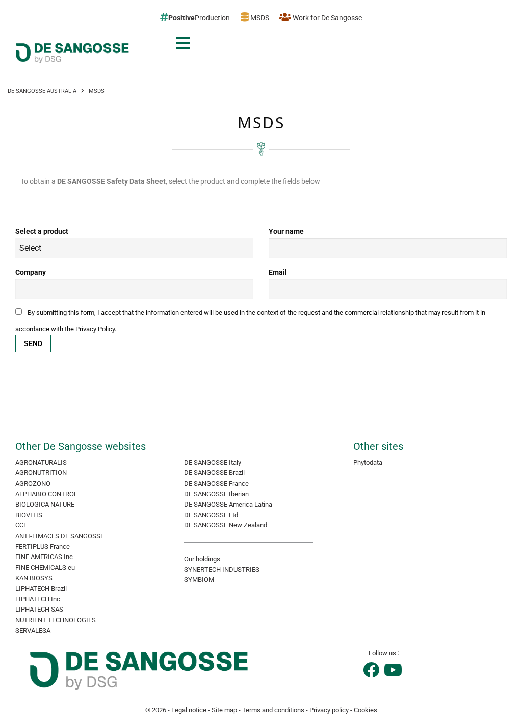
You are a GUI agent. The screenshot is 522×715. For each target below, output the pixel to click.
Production (199, 18)
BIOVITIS (28, 515)
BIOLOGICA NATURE (44, 504)
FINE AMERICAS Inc (44, 557)
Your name (286, 231)
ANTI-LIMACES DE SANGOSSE (59, 536)
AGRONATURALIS (41, 462)
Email (278, 272)
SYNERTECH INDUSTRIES (221, 569)
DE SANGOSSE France (216, 483)
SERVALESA (32, 630)
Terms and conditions (273, 710)
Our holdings (202, 559)
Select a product (41, 231)
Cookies (365, 710)
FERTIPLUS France (42, 546)
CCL (21, 525)
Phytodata (367, 462)
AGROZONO (32, 483)
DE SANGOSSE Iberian (216, 494)
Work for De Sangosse (326, 18)
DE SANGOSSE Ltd (211, 515)
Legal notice (188, 710)
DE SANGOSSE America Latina (228, 504)
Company (30, 272)
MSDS (259, 18)
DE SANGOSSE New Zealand (225, 525)
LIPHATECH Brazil (41, 588)
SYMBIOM (199, 580)
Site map (224, 710)
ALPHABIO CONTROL (46, 494)
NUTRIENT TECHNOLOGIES (55, 620)
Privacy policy (329, 710)
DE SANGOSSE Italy (212, 462)
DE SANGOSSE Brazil (214, 472)
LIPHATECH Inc (37, 599)
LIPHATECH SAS (39, 609)
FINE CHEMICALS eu (45, 567)
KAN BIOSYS (34, 578)
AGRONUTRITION (41, 472)
